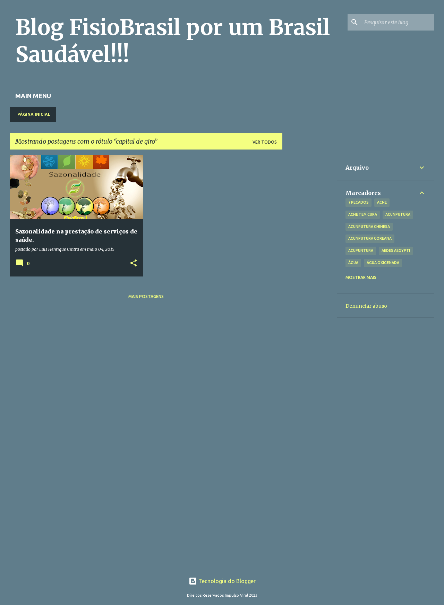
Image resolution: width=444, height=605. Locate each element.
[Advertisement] (310, 259)
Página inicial (33, 114)
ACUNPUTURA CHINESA (369, 226)
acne (382, 202)
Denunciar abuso (366, 306)
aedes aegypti (396, 250)
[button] (133, 263)
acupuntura (360, 250)
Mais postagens (146, 296)
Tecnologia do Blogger (226, 581)
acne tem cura (362, 214)
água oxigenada (383, 263)
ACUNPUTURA (397, 214)
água (353, 263)
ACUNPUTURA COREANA (370, 238)
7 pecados (358, 202)
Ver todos (265, 142)
